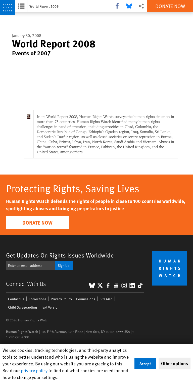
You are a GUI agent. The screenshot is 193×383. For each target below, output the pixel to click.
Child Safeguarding (22, 307)
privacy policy (34, 370)
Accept (145, 363)
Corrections (37, 298)
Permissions (85, 298)
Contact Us (16, 298)
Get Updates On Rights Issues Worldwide (60, 255)
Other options (174, 363)
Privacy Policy (61, 298)
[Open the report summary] (21, 6)
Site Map (106, 298)
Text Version (50, 307)
